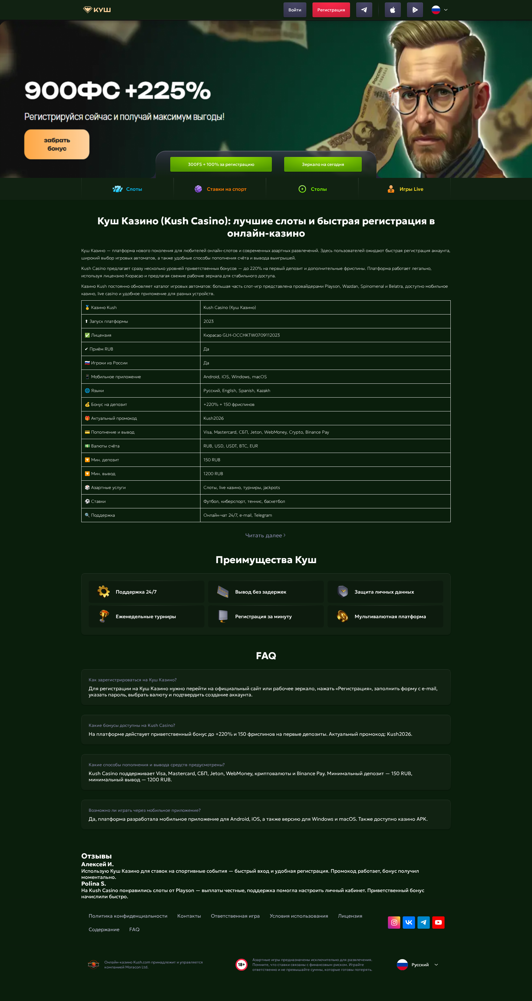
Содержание (104, 929)
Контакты (189, 916)
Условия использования (299, 916)
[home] (96, 10)
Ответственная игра (235, 916)
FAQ (134, 929)
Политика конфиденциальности (128, 916)
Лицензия (350, 916)
